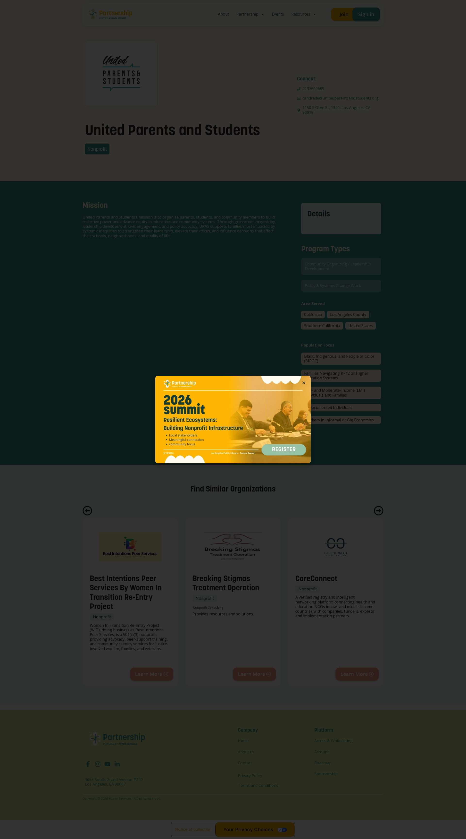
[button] (304, 383)
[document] (233, 419)
